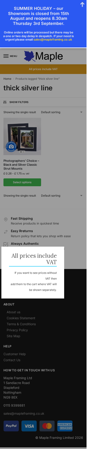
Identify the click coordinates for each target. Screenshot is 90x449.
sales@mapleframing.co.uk (52, 39)
